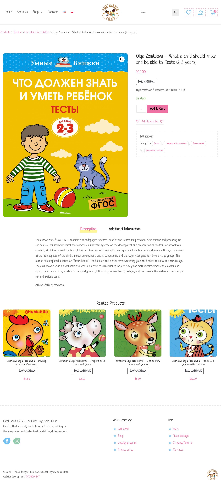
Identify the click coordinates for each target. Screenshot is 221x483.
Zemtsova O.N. (198, 143)
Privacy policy (125, 449)
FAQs (176, 429)
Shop (36, 12)
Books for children (154, 150)
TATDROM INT (33, 476)
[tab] (88, 230)
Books (156, 143)
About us (22, 12)
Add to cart (157, 109)
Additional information (125, 229)
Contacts (53, 12)
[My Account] (201, 12)
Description (88, 229)
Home (9, 12)
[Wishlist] (188, 12)
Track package (180, 436)
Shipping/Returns (182, 442)
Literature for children (176, 143)
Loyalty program (127, 442)
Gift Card (123, 429)
